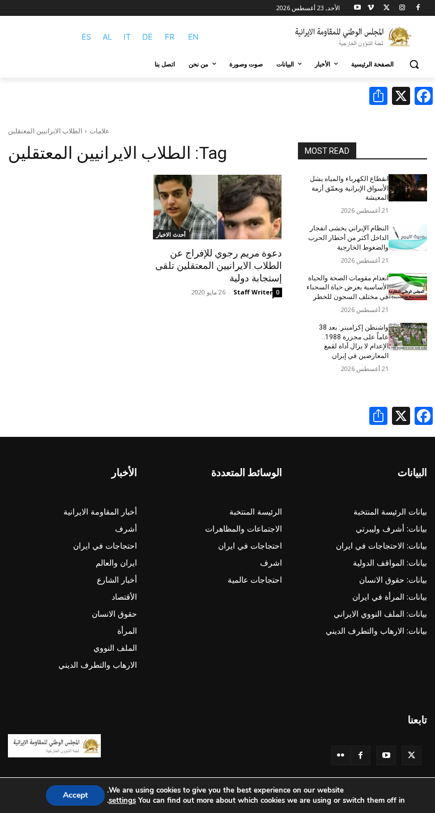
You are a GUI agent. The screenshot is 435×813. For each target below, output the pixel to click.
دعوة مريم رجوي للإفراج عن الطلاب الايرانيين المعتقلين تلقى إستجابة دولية (218, 265)
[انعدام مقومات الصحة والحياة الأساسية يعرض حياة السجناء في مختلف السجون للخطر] (408, 287)
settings (122, 800)
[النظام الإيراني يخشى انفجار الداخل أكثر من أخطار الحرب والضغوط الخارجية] (408, 237)
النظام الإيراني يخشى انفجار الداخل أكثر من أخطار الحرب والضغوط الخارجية (348, 237)
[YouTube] (386, 755)
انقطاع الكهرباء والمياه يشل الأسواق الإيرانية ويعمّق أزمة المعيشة (349, 188)
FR (169, 36)
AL (107, 36)
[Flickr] (341, 755)
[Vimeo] (370, 8)
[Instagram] (401, 8)
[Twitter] (411, 755)
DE (147, 36)
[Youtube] (357, 8)
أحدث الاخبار (171, 234)
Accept (75, 795)
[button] (413, 64)
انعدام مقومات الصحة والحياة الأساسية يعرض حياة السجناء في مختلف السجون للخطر (347, 287)
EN (193, 36)
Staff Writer (252, 292)
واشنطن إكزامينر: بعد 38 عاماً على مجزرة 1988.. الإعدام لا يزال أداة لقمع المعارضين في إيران (354, 341)
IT (127, 36)
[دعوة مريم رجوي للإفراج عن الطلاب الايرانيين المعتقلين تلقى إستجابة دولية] (217, 207)
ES (86, 36)
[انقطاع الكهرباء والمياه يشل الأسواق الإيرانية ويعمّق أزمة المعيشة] (408, 187)
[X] (386, 8)
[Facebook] (417, 8)
